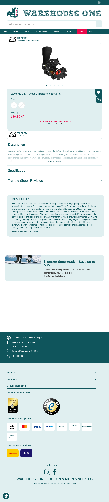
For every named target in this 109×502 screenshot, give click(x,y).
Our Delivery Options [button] (19, 445)
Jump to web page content (11, 1)
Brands (70, 32)
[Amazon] (12, 427)
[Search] (99, 23)
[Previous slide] (11, 65)
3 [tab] (54, 85)
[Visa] (37, 427)
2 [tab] (50, 85)
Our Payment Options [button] (19, 418)
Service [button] (11, 372)
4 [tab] (58, 85)
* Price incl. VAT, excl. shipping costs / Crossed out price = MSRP (54, 483)
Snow (26, 32)
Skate (16, 32)
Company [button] (12, 379)
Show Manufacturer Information (26, 231)
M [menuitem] (14, 105)
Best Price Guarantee (49, 3)
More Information (57, 124)
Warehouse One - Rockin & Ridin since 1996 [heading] (54, 479)
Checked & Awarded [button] (18, 392)
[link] (47, 475)
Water (5, 32)
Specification (17, 170)
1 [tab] (46, 85)
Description (16, 145)
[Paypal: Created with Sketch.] (49, 427)
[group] (24, 338)
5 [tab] (62, 85)
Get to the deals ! (54, 275)
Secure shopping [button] (16, 385)
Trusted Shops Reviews (25, 181)
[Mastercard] (24, 427)
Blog (90, 32)
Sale (81, 32)
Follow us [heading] (51, 464)
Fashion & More (41, 32)
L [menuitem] (21, 105)
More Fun (57, 32)
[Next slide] (97, 65)
